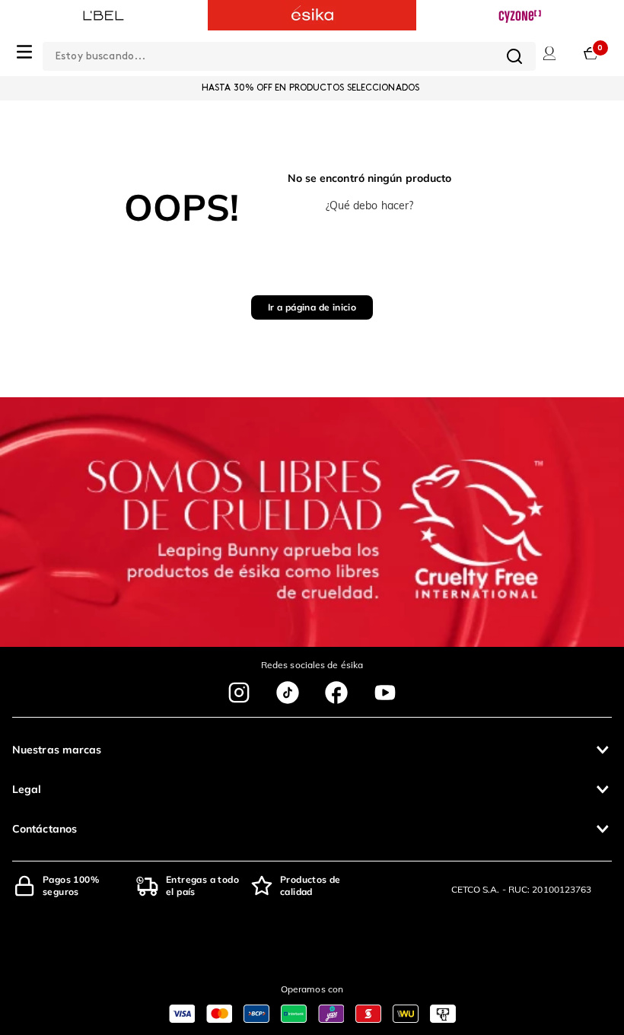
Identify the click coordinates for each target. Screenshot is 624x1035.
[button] (312, 749)
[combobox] (289, 53)
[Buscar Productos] (514, 56)
